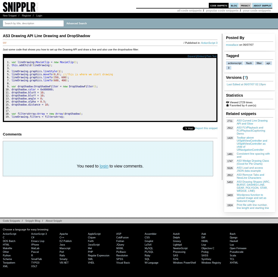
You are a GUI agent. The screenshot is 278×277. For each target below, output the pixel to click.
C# (32, 237)
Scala (233, 255)
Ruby (147, 255)
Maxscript (65, 248)
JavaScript (94, 244)
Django (233, 237)
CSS (147, 237)
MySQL (149, 248)
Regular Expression (98, 255)
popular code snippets (222, 10)
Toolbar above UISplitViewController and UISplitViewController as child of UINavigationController (252, 143)
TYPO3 (35, 262)
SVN (175, 259)
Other (6, 251)
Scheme (7, 259)
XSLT (34, 266)
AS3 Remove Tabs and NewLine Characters (250, 176)
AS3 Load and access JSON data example (250, 169)
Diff (203, 237)
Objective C (207, 248)
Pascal (35, 251)
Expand (192, 56)
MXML (119, 248)
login (104, 166)
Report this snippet (206, 128)
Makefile (7, 248)
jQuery (120, 244)
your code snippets (257, 10)
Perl (62, 251)
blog (234, 5)
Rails (62, 255)
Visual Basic (123, 262)
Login (39, 15)
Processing (179, 251)
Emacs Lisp (37, 241)
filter (259, 63)
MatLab (35, 248)
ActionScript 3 (209, 42)
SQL (147, 259)
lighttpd (177, 244)
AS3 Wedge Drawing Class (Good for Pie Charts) (253, 162)
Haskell (234, 241)
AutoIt (176, 233)
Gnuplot (149, 241)
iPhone (35, 244)
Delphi (176, 237)
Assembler (150, 233)
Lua (232, 244)
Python (7, 255)
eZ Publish (66, 241)
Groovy (177, 241)
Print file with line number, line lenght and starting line (253, 206)
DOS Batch (9, 241)
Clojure (92, 237)
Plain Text (211, 56)
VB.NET (64, 262)
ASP (118, 233)
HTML (6, 244)
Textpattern (9, 262)
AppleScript (94, 233)
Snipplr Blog (32, 220)
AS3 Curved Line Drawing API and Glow (252, 122)
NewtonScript (180, 248)
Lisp (203, 244)
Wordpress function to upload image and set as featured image (251, 197)
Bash (232, 233)
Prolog (204, 251)
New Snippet (10, 15)
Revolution (122, 255)
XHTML (234, 262)
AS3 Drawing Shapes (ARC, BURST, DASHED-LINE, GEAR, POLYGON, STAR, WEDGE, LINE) (253, 186)
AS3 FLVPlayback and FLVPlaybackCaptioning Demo (251, 130)
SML (90, 259)
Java (62, 244)
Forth (91, 241)
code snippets (218, 5)
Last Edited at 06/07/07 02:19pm (246, 84)
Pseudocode (236, 251)
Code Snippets (11, 220)
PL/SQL (149, 251)
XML (5, 266)
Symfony (206, 259)
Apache (64, 233)
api (268, 63)
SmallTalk (36, 259)
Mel (90, 248)
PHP (90, 251)
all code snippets (189, 10)
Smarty (64, 259)
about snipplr (262, 5)
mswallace (232, 44)
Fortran (120, 241)
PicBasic (121, 251)
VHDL (91, 262)
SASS (204, 255)
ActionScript (9, 233)
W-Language (151, 262)
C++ (62, 237)
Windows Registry (211, 262)
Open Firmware (238, 248)
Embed (201, 56)
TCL (232, 259)
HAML (204, 241)
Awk (203, 233)
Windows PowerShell (184, 262)
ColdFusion (122, 237)
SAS (175, 255)
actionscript (235, 63)
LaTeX (148, 244)
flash (249, 63)
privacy (245, 5)
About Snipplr (54, 220)
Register (26, 15)
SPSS (119, 259)
